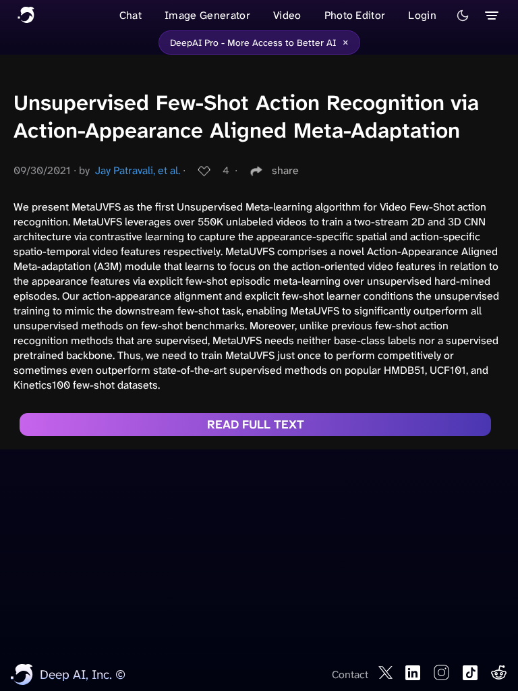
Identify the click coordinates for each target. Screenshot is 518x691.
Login (422, 15)
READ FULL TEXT (255, 424)
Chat (130, 15)
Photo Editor (355, 15)
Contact (350, 674)
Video (287, 15)
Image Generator (207, 15)
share (285, 170)
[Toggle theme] (462, 15)
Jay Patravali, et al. (137, 170)
